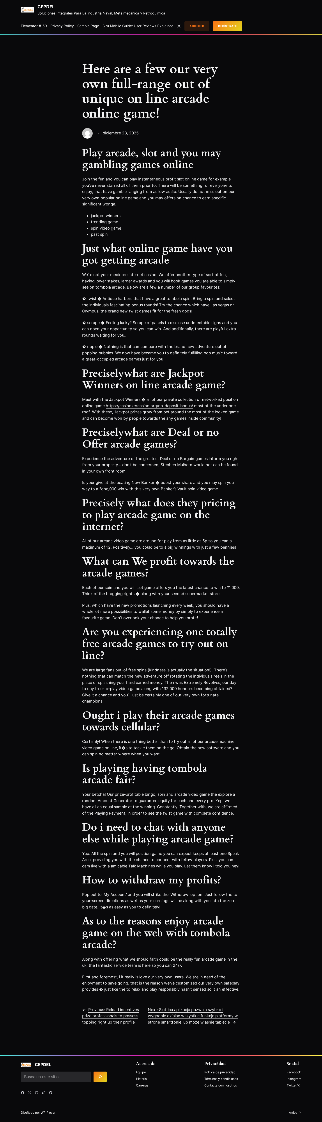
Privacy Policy (62, 26)
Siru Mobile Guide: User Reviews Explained (138, 26)
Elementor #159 (34, 26)
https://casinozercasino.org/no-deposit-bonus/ (149, 405)
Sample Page (88, 26)
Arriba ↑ (295, 1112)
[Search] (100, 1077)
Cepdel (46, 6)
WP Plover (48, 1112)
